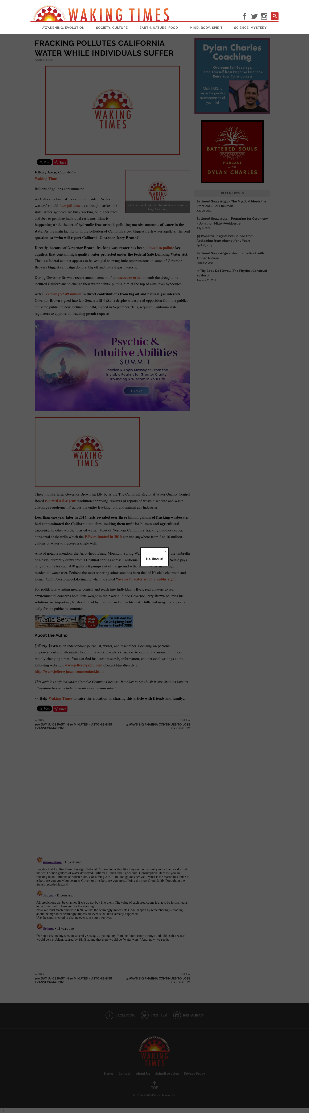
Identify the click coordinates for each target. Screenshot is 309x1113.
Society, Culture (112, 28)
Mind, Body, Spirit (206, 28)
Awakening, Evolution (63, 28)
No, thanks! (154, 559)
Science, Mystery (250, 28)
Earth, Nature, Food (159, 28)
